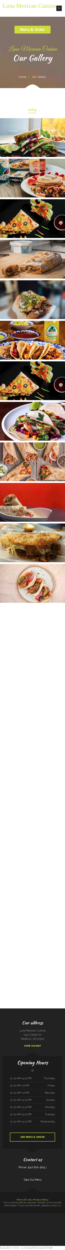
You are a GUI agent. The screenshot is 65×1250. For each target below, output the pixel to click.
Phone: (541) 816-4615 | (32, 1167)
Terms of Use (23, 1199)
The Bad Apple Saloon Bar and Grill (17, 1219)
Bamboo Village (7, 1219)
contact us (55, 1205)
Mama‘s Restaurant (3, 1219)
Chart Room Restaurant (14, 1215)
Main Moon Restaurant (51, 1219)
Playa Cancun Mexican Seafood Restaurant (27, 1215)
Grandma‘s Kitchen (60, 1215)
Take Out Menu (32, 1179)
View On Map (32, 1045)
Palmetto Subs (55, 1215)
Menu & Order (32, 29)
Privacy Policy (41, 1199)
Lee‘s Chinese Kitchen (20, 1215)
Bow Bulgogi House (34, 1215)
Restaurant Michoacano (39, 1215)
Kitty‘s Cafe (4, 1215)
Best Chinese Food (40, 1219)
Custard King (23, 1219)
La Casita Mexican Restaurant (28, 1219)
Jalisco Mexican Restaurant (45, 1219)
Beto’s (7, 1215)
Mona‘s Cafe (1, 1215)
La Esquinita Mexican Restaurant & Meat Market (48, 1215)
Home (22, 76)
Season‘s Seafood (11, 1219)
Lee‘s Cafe (63, 1215)
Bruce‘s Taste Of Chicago (35, 1219)
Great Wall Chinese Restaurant (58, 1219)
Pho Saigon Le (9, 1215)
